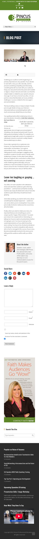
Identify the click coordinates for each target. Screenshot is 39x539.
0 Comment (30, 66)
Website (31, 324)
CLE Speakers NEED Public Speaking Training (17, 472)
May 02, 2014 (11, 75)
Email (30, 318)
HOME (4, 1)
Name (30, 312)
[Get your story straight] (19, 55)
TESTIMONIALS (11, 1)
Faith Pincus (23, 75)
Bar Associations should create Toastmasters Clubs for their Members (19, 455)
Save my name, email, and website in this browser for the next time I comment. (17, 334)
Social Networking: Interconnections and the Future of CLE (19, 464)
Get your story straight (11, 67)
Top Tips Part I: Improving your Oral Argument (17, 479)
